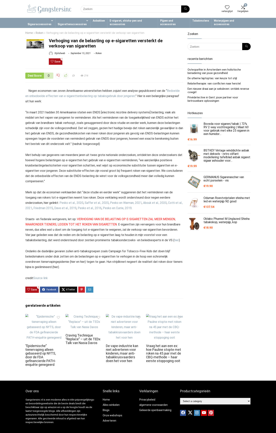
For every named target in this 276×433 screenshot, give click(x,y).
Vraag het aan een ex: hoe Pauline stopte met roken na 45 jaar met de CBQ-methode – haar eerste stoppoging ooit (163, 353)
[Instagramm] (197, 413)
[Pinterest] (211, 413)
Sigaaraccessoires (39, 24)
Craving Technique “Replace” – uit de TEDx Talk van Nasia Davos (83, 339)
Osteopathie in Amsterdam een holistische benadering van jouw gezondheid (214, 71)
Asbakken (99, 20)
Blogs (106, 410)
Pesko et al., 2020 (71, 203)
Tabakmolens (200, 20)
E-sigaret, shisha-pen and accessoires (126, 22)
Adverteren (109, 420)
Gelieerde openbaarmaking (155, 410)
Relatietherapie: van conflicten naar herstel (214, 83)
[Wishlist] (227, 7)
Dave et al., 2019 (65, 208)
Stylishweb (59, 53)
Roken (39, 33)
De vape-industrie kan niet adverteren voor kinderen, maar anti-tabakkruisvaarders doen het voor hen (122, 353)
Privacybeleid (147, 399)
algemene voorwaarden (153, 404)
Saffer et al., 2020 (97, 203)
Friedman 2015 (43, 208)
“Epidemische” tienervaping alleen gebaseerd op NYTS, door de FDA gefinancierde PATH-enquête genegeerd (40, 355)
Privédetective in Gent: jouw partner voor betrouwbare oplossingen (213, 99)
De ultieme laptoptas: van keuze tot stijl (212, 78)
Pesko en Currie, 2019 (117, 208)
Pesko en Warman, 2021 (126, 203)
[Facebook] (183, 413)
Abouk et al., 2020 (155, 203)
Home (29, 33)
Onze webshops (112, 415)
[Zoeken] (185, 9)
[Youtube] (204, 413)
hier (176, 240)
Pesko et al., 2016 (90, 208)
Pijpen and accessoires (168, 22)
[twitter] (190, 413)
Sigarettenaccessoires (72, 24)
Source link (40, 278)
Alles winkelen (111, 404)
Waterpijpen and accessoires (224, 22)
